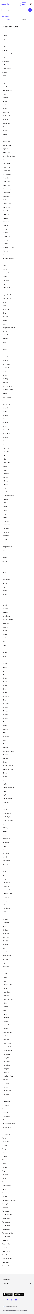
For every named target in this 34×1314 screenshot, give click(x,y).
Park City (5, 864)
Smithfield (5, 1017)
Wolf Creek (6, 1251)
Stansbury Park (7, 1076)
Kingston (5, 594)
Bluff (3, 127)
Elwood (4, 320)
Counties (24, 19)
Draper (4, 276)
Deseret (5, 269)
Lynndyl (5, 671)
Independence (7, 547)
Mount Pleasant (7, 766)
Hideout (5, 481)
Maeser (4, 678)
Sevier (4, 1010)
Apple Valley (6, 68)
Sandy (4, 988)
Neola (4, 791)
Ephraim (5, 338)
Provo (4, 912)
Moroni (4, 762)
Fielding (5, 379)
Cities (8, 19)
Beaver (4, 94)
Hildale (4, 488)
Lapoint (5, 627)
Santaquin (5, 996)
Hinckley (5, 499)
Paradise (5, 857)
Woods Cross (6, 1266)
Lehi (3, 641)
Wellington (5, 1204)
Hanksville (5, 448)
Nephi (4, 795)
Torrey (4, 1138)
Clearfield (5, 222)
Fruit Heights (6, 397)
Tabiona (5, 1112)
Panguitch (5, 853)
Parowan (5, 868)
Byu (3, 83)
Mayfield (5, 707)
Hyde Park (5, 536)
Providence (6, 908)
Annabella (5, 61)
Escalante (5, 346)
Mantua (4, 693)
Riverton (5, 948)
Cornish (5, 244)
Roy (3, 963)
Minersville (5, 736)
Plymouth (5, 897)
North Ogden (6, 817)
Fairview (5, 360)
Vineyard (5, 1174)
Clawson (5, 218)
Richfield (5, 930)
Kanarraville (6, 579)
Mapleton (5, 696)
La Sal (4, 605)
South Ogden (6, 1036)
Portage (5, 901)
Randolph (5, 923)
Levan (4, 645)
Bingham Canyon (8, 116)
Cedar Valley (6, 189)
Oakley (4, 831)
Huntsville (5, 528)
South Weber (6, 1043)
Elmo (4, 313)
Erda (4, 342)
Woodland (5, 1255)
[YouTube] (16, 1300)
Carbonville (6, 167)
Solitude (5, 1028)
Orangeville (6, 839)
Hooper (4, 514)
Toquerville (6, 1134)
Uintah (4, 1156)
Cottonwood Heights (9, 247)
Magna (4, 682)
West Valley (6, 1229)
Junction (5, 565)
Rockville (5, 952)
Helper (4, 466)
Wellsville (5, 1207)
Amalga (5, 50)
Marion (4, 700)
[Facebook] (3, 1300)
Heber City (5, 463)
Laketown (5, 623)
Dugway (5, 284)
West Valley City (7, 1233)
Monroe (5, 747)
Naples (4, 784)
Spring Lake (6, 1061)
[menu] (31, 4)
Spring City (6, 1054)
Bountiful (5, 138)
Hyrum (4, 539)
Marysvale (5, 704)
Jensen (4, 557)
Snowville (5, 1021)
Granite (4, 426)
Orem (4, 846)
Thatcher (5, 1120)
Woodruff (5, 1262)
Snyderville (6, 1025)
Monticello (5, 755)
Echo (4, 302)
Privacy (20, 1304)
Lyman (4, 667)
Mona (4, 744)
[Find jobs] (30, 10)
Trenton (4, 1145)
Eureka (4, 349)
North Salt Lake (7, 820)
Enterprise (5, 335)
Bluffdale (5, 130)
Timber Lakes (6, 1127)
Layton (4, 630)
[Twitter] (7, 1300)
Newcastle (5, 802)
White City (5, 1240)
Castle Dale (6, 170)
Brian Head (6, 141)
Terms (14, 1304)
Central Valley (6, 203)
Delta (4, 265)
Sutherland (6, 1101)
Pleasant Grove (7, 890)
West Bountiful (7, 1215)
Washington (6, 1196)
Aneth (4, 57)
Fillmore (5, 382)
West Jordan (6, 1222)
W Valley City (6, 1185)
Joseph (4, 561)
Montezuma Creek (8, 751)
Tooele (4, 1131)
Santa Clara (6, 992)
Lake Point (5, 612)
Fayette (4, 371)
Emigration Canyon (8, 327)
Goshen (5, 422)
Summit (5, 1087)
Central (4, 200)
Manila (4, 685)
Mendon (5, 714)
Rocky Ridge (6, 955)
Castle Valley (6, 174)
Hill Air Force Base (8, 495)
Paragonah (6, 860)
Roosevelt (5, 959)
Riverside (5, 944)
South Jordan (7, 1032)
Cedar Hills (6, 185)
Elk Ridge (5, 309)
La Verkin (5, 609)
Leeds (4, 638)
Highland (5, 484)
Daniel (4, 262)
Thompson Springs (8, 1123)
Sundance (5, 1094)
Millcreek (5, 729)
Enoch (4, 331)
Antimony (5, 65)
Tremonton (6, 1142)
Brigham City (6, 145)
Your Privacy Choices (11, 1306)
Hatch (4, 455)
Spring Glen (6, 1058)
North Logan (6, 813)
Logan (4, 663)
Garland (5, 408)
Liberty (4, 652)
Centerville (5, 196)
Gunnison (5, 441)
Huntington (6, 525)
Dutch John (6, 287)
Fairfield (5, 357)
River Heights (6, 937)
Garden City (6, 404)
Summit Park (6, 1090)
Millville (4, 733)
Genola (4, 411)
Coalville (5, 233)
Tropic (4, 1149)
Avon (4, 76)
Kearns (4, 590)
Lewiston (5, 649)
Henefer (5, 470)
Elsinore (5, 317)
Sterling (5, 1080)
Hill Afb (4, 492)
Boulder (5, 134)
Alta (3, 39)
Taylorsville (6, 1116)
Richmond (5, 933)
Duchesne (5, 280)
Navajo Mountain (8, 787)
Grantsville (5, 430)
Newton (5, 806)
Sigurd (4, 1014)
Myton (4, 777)
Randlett (5, 919)
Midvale (5, 718)
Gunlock (5, 437)
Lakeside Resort (7, 620)
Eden (4, 306)
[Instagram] (11, 1300)
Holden (4, 503)
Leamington (6, 634)
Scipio (4, 1003)
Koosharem (6, 598)
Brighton (5, 149)
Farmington (6, 364)
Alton (4, 46)
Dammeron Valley (8, 258)
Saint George (6, 974)
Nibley (4, 809)
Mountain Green (7, 769)
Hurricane (5, 532)
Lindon (4, 656)
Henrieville (5, 474)
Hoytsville (5, 521)
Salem (4, 977)
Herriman (5, 477)
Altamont (5, 43)
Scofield (5, 1007)
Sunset (4, 1098)
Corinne (5, 240)
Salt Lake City (7, 985)
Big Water (5, 112)
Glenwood (5, 419)
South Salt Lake (7, 1039)
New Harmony (7, 798)
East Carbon (6, 298)
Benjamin (5, 97)
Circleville (5, 211)
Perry (4, 879)
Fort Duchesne (7, 386)
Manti (4, 689)
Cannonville (6, 163)
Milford (4, 725)
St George (5, 1072)
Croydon (5, 251)
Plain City (5, 886)
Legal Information (7, 1304)
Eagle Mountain (7, 295)
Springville (5, 1069)
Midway (4, 722)
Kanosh (4, 583)
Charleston (6, 207)
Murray (4, 773)
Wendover (5, 1211)
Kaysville (5, 587)
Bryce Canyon (7, 152)
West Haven (6, 1218)
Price (4, 904)
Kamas (4, 572)
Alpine (4, 35)
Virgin (4, 1178)
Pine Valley (6, 882)
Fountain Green (7, 390)
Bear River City (7, 90)
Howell (4, 517)
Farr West (5, 368)
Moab (4, 740)
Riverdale (5, 941)
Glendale (5, 415)
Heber (4, 459)
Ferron (4, 375)
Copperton (6, 236)
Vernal (4, 1163)
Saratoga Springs (8, 999)
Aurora (4, 72)
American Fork (7, 54)
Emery (4, 324)
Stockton (5, 1083)
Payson (4, 871)
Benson (4, 101)
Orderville (5, 842)
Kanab (4, 576)
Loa (3, 660)
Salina (4, 981)
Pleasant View (7, 893)
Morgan (5, 758)
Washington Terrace (9, 1200)
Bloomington (6, 123)
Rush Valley (6, 966)
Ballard (4, 87)
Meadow (5, 711)
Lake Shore (6, 616)
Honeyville (5, 510)
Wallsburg (5, 1193)
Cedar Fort (6, 181)
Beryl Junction (7, 105)
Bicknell (5, 108)
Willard (4, 1247)
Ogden (4, 835)
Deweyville (5, 273)
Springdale (6, 1065)
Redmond (5, 926)
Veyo (4, 1171)
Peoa (4, 875)
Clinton (4, 229)
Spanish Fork (6, 1047)
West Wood (6, 1237)
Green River (6, 433)
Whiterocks (6, 1244)
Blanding (5, 119)
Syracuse (5, 1105)
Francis (4, 393)
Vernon (4, 1167)
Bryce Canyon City (8, 156)
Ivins (3, 550)
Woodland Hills (7, 1258)
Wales (4, 1189)
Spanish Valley (7, 1050)
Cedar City (5, 178)
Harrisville (5, 452)
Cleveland (5, 225)
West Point (5, 1226)
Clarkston (5, 214)
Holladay (5, 506)
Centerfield (6, 192)
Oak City (5, 828)
